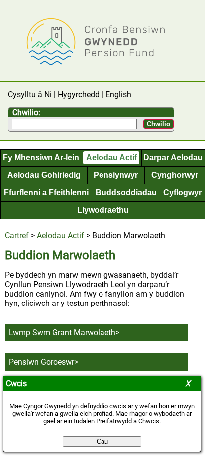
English (118, 94)
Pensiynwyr (116, 175)
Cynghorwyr (174, 175)
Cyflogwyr (182, 192)
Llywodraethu (103, 210)
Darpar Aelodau (173, 157)
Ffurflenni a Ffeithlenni (46, 192)
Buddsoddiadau (126, 192)
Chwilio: (26, 112)
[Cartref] (88, 64)
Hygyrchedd (79, 94)
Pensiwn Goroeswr (41, 362)
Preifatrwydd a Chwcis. (128, 421)
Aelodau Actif (111, 157)
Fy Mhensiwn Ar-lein (41, 157)
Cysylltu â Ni (30, 94)
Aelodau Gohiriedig (44, 175)
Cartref (17, 235)
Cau (102, 441)
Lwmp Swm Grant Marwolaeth (62, 332)
